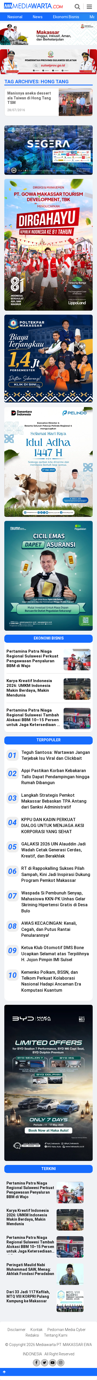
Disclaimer (17, 1330)
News (38, 17)
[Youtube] (52, 1362)
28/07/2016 (16, 110)
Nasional (15, 17)
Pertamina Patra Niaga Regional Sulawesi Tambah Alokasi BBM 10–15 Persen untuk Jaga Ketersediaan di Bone (30, 1244)
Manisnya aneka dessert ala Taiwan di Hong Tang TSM (29, 98)
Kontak (36, 1330)
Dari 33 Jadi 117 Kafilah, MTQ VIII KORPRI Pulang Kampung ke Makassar (28, 1296)
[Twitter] (44, 1362)
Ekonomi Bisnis (66, 17)
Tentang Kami (55, 1335)
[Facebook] (36, 1362)
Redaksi (32, 1335)
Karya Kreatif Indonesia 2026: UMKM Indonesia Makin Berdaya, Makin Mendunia (27, 1217)
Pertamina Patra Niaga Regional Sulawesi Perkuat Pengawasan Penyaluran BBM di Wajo (30, 1190)
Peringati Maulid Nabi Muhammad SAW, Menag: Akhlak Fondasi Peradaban (30, 1269)
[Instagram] (60, 1362)
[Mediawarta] (33, 7)
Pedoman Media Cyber (66, 1330)
